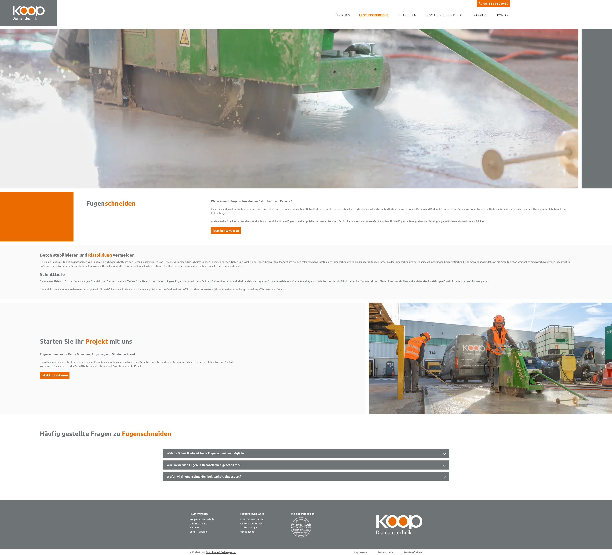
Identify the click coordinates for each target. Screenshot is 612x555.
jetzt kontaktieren (226, 231)
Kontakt (503, 15)
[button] (493, 3)
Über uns (343, 15)
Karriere (481, 15)
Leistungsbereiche (373, 15)
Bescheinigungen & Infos (445, 15)
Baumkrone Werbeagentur (221, 552)
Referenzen (407, 15)
